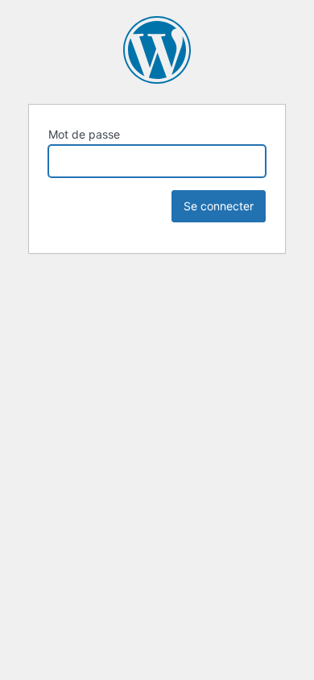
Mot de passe (84, 134)
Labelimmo (157, 50)
